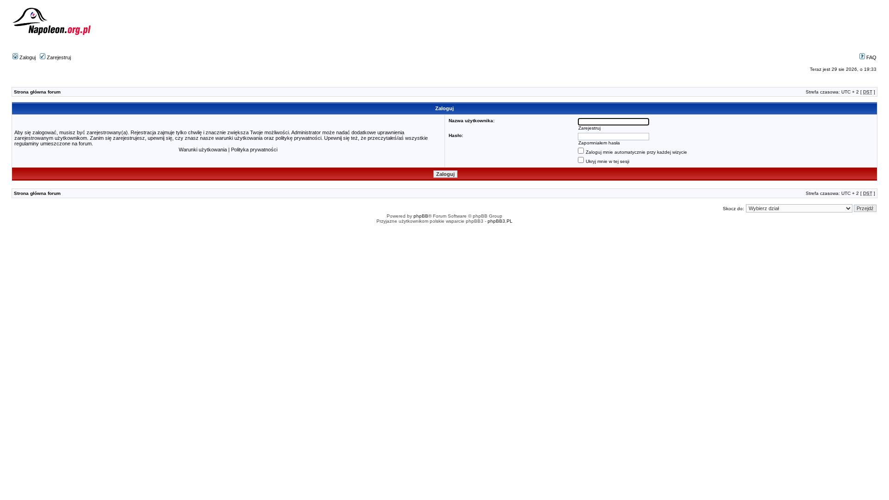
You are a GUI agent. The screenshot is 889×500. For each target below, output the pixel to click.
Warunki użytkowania (203, 149)
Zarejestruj (58, 57)
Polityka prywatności (254, 149)
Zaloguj (27, 57)
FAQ (870, 57)
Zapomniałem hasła (599, 142)
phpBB (420, 216)
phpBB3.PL (500, 221)
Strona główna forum (37, 91)
